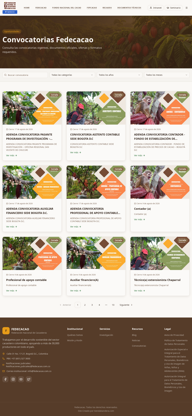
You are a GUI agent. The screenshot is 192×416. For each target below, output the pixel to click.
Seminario (175, 7)
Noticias (136, 340)
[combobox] (72, 75)
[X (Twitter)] (29, 379)
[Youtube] (21, 379)
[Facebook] (5, 379)
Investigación (106, 335)
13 (113, 304)
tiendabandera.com (104, 410)
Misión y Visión (74, 340)
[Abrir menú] (187, 8)
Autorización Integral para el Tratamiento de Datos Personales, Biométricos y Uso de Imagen (175, 383)
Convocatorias (139, 345)
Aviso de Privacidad (174, 335)
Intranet (157, 7)
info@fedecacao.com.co (39, 371)
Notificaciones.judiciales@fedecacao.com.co (28, 366)
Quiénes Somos (75, 335)
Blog (134, 335)
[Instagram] (13, 379)
